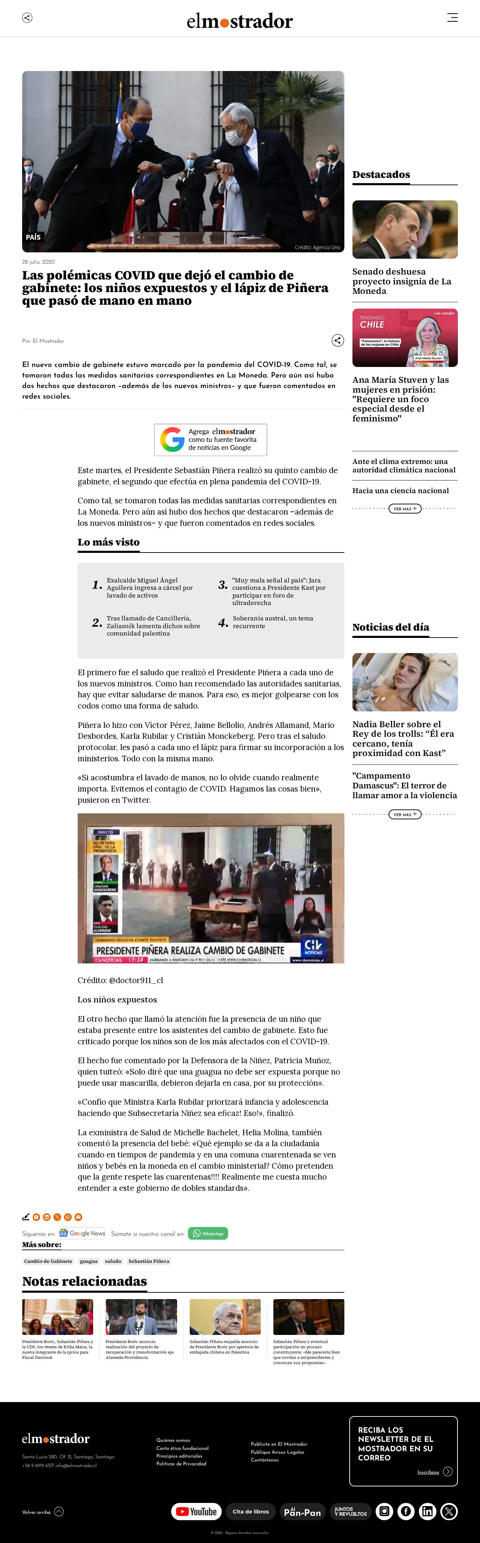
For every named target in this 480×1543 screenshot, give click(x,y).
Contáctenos (265, 1459)
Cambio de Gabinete (48, 1261)
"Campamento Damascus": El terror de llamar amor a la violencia (404, 785)
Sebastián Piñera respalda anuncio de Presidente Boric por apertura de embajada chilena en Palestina (224, 1347)
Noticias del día (390, 627)
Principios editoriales (179, 1455)
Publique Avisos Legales (277, 1451)
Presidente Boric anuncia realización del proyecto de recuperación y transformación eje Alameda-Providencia (140, 1349)
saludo (113, 1261)
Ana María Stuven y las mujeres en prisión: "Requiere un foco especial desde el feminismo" (400, 399)
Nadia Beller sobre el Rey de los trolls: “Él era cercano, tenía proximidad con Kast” (403, 738)
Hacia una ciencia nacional (400, 490)
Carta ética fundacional (182, 1447)
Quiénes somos (173, 1439)
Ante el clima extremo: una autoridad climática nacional (404, 465)
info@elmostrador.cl (76, 1464)
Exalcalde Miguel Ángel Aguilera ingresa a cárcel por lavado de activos (150, 588)
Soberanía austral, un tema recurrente (273, 622)
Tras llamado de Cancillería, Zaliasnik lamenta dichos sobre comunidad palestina (153, 626)
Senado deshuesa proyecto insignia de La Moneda (402, 281)
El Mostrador (48, 340)
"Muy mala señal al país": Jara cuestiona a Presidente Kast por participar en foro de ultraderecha (279, 591)
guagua (89, 1261)
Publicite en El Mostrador (279, 1443)
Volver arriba (36, 1511)
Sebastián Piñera (149, 1261)
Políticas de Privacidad (181, 1462)
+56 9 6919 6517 (38, 1464)
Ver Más (402, 508)
